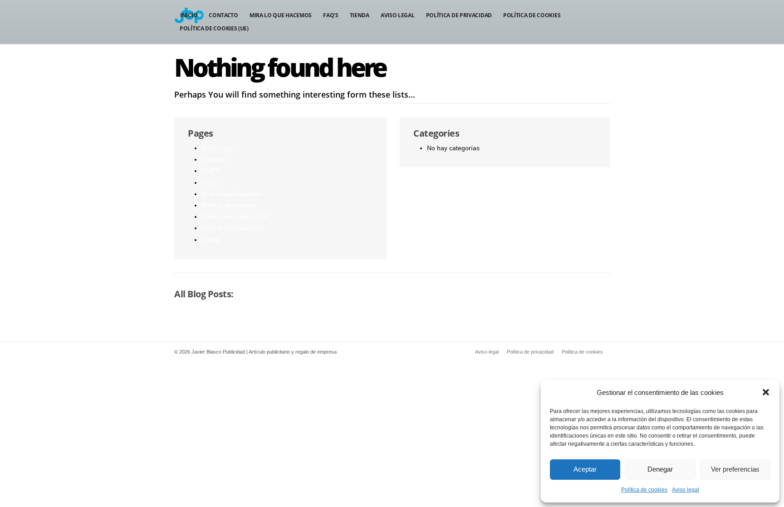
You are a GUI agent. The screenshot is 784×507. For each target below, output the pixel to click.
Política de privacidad (459, 15)
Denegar (660, 469)
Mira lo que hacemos (281, 15)
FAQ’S (330, 15)
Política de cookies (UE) (214, 28)
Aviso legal (685, 490)
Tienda (359, 15)
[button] (765, 392)
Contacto (223, 15)
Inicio (188, 15)
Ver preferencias (735, 469)
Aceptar (585, 469)
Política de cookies (644, 490)
